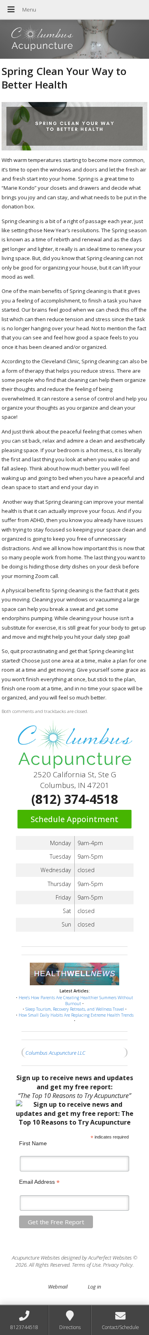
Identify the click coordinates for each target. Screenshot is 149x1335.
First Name (33, 1143)
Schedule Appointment (74, 819)
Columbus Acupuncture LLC (55, 1052)
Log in (94, 1286)
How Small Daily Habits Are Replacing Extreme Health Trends (76, 1015)
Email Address (39, 1182)
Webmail (58, 1286)
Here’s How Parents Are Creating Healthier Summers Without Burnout (76, 1000)
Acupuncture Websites (36, 1257)
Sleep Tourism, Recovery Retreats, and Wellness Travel (74, 1009)
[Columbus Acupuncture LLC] (74, 40)
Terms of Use (86, 1264)
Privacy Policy (118, 1264)
